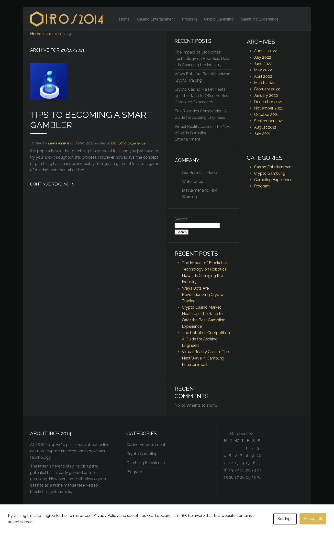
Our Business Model (200, 172)
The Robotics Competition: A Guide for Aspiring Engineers (206, 339)
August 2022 (265, 51)
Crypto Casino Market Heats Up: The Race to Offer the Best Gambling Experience (202, 95)
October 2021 (266, 114)
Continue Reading (49, 184)
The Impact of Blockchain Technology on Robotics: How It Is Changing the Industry (202, 58)
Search (181, 219)
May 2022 (263, 70)
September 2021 (269, 121)
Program (189, 19)
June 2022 (263, 63)
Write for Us (192, 181)
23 (253, 470)
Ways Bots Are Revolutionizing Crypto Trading (202, 294)
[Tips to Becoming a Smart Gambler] (48, 81)
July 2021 (262, 133)
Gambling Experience (259, 19)
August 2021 (265, 127)
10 (60, 34)
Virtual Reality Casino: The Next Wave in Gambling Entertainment (203, 132)
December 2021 (268, 101)
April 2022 (263, 76)
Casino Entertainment (156, 19)
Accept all (313, 518)
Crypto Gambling (219, 19)
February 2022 (267, 89)
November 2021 (268, 108)
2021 (49, 34)
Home (124, 19)
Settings (285, 518)
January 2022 (266, 95)
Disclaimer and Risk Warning (199, 193)
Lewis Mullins (58, 143)
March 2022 (264, 82)
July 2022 (262, 57)
